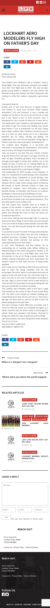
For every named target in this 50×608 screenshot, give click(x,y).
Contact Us (8, 547)
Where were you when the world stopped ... (25, 376)
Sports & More (11, 50)
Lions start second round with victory (35, 405)
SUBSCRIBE (27, 605)
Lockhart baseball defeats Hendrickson (35, 457)
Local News (28, 416)
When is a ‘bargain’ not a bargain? (20, 362)
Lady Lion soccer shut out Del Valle (35, 441)
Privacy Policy (19, 547)
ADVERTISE (18, 605)
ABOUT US (10, 605)
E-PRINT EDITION (38, 605)
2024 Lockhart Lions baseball (35, 424)
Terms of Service (31, 547)
